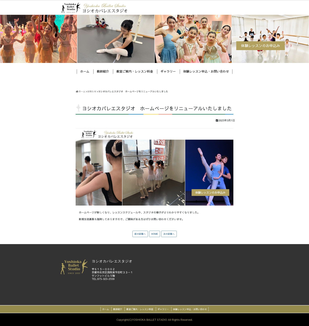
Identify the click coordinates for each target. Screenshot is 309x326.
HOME (154, 233)
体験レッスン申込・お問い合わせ (206, 71)
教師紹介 (103, 71)
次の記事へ (169, 233)
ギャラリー (168, 71)
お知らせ (91, 91)
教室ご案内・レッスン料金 (134, 71)
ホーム (84, 71)
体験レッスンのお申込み (260, 45)
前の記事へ (140, 233)
